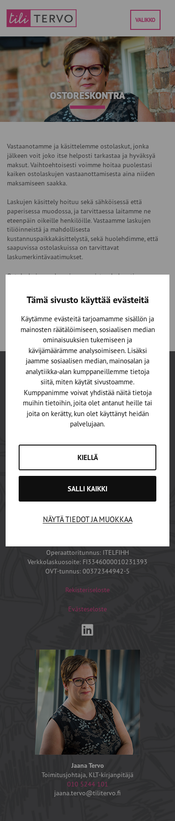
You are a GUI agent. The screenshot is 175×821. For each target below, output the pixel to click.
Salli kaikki (87, 488)
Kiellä (87, 457)
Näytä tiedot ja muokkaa (88, 519)
